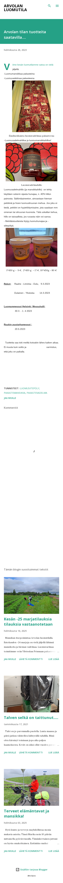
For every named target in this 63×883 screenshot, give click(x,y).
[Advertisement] (31, 525)
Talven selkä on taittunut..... (31, 717)
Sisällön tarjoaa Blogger (33, 869)
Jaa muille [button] (10, 397)
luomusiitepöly (29, 388)
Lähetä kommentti (31, 659)
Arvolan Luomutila (15, 7)
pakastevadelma (37, 392)
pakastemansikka (14, 392)
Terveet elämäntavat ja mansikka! (26, 813)
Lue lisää (53, 659)
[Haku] (49, 6)
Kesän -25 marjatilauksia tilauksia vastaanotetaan (28, 621)
